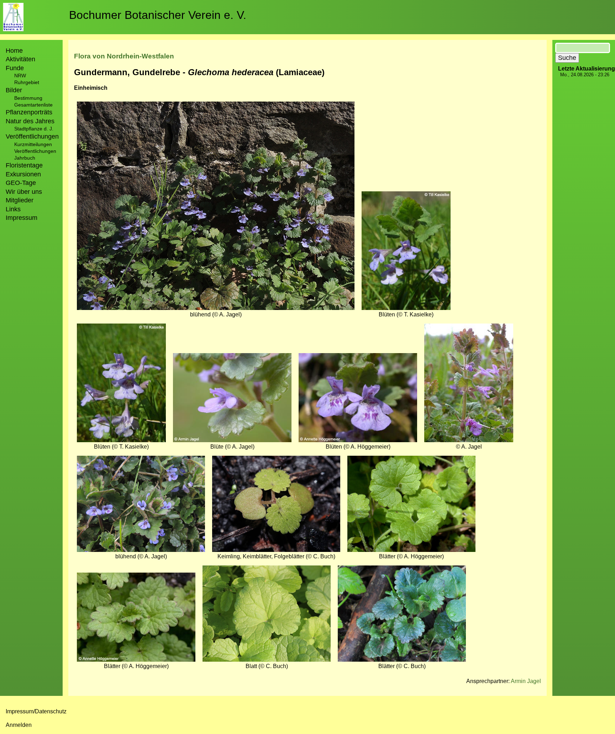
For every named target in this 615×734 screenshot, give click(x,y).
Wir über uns (24, 191)
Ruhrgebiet (26, 82)
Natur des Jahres (30, 121)
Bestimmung (28, 98)
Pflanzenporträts (29, 112)
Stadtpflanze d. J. (33, 128)
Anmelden (19, 725)
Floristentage (24, 165)
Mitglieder (19, 200)
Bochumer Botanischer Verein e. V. (157, 15)
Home (14, 50)
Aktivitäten (20, 59)
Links (13, 209)
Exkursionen (23, 174)
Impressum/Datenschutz (36, 711)
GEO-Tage (21, 182)
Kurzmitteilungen (33, 144)
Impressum (21, 217)
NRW (20, 75)
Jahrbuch (24, 158)
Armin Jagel (526, 681)
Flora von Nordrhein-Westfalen (124, 56)
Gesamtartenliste (33, 105)
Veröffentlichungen (35, 151)
